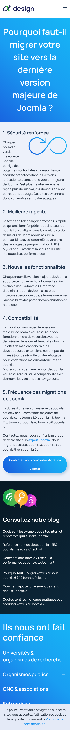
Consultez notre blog (31, 519)
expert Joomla (39, 440)
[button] (65, 8)
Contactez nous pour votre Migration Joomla (35, 464)
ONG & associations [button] (25, 688)
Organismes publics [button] (25, 674)
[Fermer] (67, 712)
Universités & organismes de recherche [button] (32, 656)
